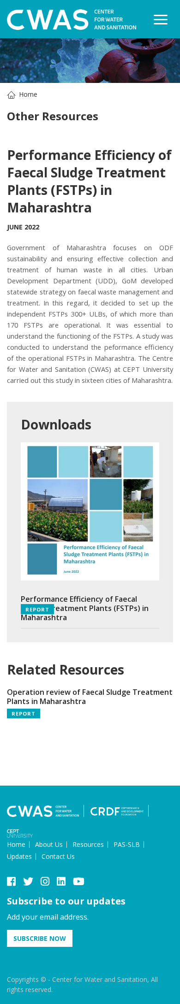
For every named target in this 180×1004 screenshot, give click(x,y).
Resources (88, 844)
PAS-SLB (127, 844)
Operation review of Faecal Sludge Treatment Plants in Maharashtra (90, 696)
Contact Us (58, 856)
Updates (19, 856)
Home (28, 94)
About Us (49, 844)
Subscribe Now (39, 938)
